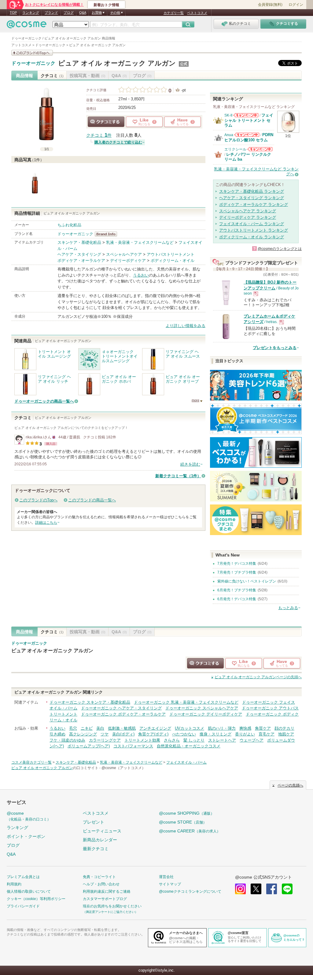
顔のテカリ (284, 728)
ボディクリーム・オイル (172, 260)
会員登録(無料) (270, 4)
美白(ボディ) (123, 734)
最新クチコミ (96, 848)
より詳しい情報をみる (185, 325)
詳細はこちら (46, 522)
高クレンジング (83, 734)
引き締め (57, 734)
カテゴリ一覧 (174, 13)
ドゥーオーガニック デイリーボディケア (205, 714)
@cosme (29, 816)
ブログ (69, 12)
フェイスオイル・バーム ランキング (251, 223)
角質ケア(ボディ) (153, 734)
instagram (240, 889)
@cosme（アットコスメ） (123, 768)
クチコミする (106, 122)
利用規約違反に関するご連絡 (107, 891)
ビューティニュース (102, 830)
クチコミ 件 (99, 135)
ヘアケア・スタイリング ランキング (251, 197)
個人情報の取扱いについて (29, 891)
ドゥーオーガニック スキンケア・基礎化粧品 (90, 702)
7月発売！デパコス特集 (236, 563)
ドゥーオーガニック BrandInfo (108, 234)
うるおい (141, 275)
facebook (271, 889)
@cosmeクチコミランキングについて (190, 891)
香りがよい (245, 734)
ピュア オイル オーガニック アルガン (117, 63)
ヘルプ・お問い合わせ (101, 884)
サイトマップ (170, 884)
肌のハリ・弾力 (222, 728)
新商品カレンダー (100, 839)
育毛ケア (266, 734)
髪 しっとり (193, 740)
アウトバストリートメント (170, 254)
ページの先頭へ (258, 677)
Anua (228, 135)
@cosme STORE (183, 822)
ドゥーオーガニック (33, 63)
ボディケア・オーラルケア (81, 260)
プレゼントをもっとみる (274, 347)
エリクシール (235, 149)
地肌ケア (286, 734)
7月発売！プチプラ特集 (236, 572)
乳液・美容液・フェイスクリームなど (140, 242)
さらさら (172, 740)
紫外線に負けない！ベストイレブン (246, 581)
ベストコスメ (197, 13)
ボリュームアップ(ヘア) (89, 746)
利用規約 (14, 884)
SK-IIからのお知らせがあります (246, 115)
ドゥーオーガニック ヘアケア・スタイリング (121, 708)
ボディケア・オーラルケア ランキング (253, 204)
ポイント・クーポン (26, 836)
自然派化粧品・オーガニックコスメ (188, 746)
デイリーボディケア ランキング (247, 217)
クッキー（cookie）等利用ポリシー (36, 899)
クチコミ (52, 75)
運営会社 (166, 877)
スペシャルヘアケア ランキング (247, 211)
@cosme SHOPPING (186, 813)
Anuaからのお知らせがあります (247, 135)
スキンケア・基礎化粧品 (79, 242)
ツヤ (105, 734)
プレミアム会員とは (23, 877)
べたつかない (184, 734)
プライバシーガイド (23, 906)
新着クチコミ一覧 (178, 476)
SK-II (228, 115)
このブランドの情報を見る (32, 53)
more (195, 400)
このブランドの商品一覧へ (92, 500)
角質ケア (263, 728)
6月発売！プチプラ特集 (236, 590)
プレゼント (93, 822)
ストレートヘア (222, 740)
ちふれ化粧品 (69, 225)
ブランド (51, 12)
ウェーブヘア (251, 740)
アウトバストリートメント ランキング (253, 230)
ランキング (30, 12)
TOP (13, 12)
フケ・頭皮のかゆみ (67, 740)
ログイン (296, 4)
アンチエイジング (155, 728)
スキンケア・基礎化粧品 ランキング (251, 191)
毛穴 (73, 728)
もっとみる (288, 607)
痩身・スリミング (215, 734)
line (287, 889)
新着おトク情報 (106, 5)
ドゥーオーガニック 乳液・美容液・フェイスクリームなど (186, 702)
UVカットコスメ (189, 728)
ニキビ (87, 728)
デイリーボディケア (128, 260)
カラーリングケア (105, 740)
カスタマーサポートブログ (105, 899)
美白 (100, 728)
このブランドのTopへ (38, 500)
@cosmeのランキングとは (280, 249)
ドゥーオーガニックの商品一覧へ (44, 401)
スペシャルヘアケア (124, 254)
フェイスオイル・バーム (186, 762)
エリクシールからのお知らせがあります (260, 149)
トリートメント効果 (142, 740)
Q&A (82, 12)
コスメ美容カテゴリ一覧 (31, 762)
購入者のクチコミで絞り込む (118, 142)
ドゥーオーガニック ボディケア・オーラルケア (123, 714)
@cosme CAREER (189, 830)
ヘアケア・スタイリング (79, 254)
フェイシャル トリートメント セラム (248, 120)
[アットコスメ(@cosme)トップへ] (26, 26)
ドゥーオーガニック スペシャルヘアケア (201, 708)
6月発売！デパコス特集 (236, 599)
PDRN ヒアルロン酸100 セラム (248, 137)
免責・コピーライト (99, 877)
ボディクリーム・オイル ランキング (251, 237)
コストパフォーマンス (133, 746)
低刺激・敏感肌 (122, 728)
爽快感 (245, 728)
